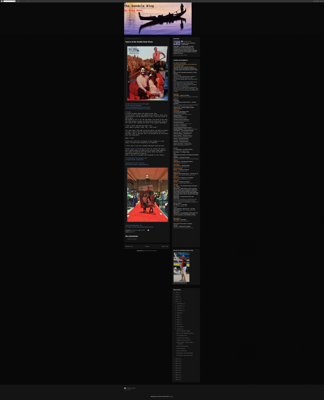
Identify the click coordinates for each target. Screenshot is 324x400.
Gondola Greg (187, 41)
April (178, 322)
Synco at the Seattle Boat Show (185, 333)
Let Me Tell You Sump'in (183, 337)
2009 (176, 375)
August (179, 312)
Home (147, 246)
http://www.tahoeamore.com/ (181, 145)
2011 (176, 370)
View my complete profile (180, 55)
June (178, 317)
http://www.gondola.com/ (180, 118)
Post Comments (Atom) (150, 250)
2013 (176, 365)
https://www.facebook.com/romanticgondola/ (186, 158)
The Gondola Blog (139, 6)
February (179, 326)
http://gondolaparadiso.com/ (181, 140)
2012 (176, 368)
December (180, 303)
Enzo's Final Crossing (182, 346)
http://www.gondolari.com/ (180, 206)
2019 (176, 297)
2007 (176, 379)
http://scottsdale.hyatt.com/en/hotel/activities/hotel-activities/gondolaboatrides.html (186, 105)
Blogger (171, 396)
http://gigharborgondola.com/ (181, 221)
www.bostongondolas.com (180, 171)
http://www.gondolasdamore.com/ (182, 137)
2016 (176, 359)
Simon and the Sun (182, 350)
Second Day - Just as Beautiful (185, 353)
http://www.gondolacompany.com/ (182, 114)
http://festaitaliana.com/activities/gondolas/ (185, 215)
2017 (176, 301)
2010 (176, 372)
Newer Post (129, 246)
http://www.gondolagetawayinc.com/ (183, 131)
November (180, 306)
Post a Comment (132, 239)
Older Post (165, 246)
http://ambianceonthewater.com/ (182, 179)
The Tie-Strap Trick (182, 335)
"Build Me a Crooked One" (184, 340)
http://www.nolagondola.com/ (181, 167)
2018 (176, 299)
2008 (176, 377)
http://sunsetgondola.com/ (190, 129)
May (178, 319)
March (179, 324)
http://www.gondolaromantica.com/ (186, 175)
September (180, 310)
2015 (176, 361)
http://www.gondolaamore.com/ (182, 134)
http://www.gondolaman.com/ (181, 150)
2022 (176, 292)
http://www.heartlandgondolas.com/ (183, 183)
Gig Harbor (132, 232)
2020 (176, 294)
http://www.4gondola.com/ (180, 163)
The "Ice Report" (181, 348)
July (178, 315)
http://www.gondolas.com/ (180, 126)
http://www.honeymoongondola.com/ (183, 227)
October (179, 308)
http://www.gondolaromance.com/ (182, 123)
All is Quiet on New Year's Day (185, 355)
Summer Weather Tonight (183, 331)
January (179, 329)
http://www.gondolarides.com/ (181, 121)
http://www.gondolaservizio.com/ (182, 142)
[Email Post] (148, 230)
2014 (176, 363)
